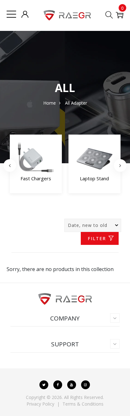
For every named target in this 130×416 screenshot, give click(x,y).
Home (49, 103)
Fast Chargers (36, 178)
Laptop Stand (94, 178)
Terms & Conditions (82, 404)
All (67, 103)
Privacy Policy (40, 404)
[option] (36, 165)
